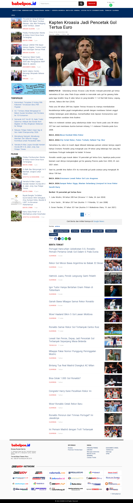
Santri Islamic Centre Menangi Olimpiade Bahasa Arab (33, 73)
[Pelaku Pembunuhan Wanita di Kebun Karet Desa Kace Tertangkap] (16, 37)
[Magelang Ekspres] (113, 478)
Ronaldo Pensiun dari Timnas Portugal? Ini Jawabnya (71, 417)
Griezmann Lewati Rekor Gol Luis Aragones (79, 178)
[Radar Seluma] (76, 489)
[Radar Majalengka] (39, 483)
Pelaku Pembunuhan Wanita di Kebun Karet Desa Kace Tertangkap (34, 35)
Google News (98, 221)
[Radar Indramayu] (94, 472)
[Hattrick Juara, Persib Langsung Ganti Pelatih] (113, 278)
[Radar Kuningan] (20, 483)
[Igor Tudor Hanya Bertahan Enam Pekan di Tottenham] (113, 291)
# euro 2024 (98, 231)
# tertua (75, 231)
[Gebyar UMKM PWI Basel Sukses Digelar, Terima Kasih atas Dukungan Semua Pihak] (16, 49)
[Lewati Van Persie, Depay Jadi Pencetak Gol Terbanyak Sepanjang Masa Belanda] (113, 342)
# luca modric (111, 231)
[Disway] (20, 472)
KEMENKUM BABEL (27, 10)
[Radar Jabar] (76, 483)
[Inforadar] (57, 478)
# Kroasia (53, 234)
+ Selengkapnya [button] (116, 494)
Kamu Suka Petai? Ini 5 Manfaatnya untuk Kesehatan (34, 213)
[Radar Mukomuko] (20, 489)
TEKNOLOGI (108, 10)
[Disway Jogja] (57, 483)
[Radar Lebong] (57, 489)
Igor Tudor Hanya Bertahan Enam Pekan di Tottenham (71, 289)
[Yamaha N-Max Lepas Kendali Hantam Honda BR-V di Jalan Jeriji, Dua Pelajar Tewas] (16, 185)
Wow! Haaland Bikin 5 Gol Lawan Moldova (70, 314)
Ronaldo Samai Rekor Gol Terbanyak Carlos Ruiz (74, 327)
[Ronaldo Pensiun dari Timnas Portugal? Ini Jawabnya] (113, 418)
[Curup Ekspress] (113, 483)
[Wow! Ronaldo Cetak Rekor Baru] (113, 406)
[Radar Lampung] (76, 478)
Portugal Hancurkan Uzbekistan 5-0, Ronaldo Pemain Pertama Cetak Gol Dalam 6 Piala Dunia (73, 250)
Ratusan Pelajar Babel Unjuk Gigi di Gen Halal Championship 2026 (27, 131)
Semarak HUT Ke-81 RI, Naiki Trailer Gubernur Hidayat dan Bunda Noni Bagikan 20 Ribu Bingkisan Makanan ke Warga (27, 122)
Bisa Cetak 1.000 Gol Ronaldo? (65, 378)
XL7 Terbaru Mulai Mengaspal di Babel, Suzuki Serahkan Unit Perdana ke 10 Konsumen (28, 113)
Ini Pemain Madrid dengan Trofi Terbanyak (71, 429)
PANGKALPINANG (39, 10)
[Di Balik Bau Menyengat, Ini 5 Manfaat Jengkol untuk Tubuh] (16, 173)
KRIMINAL (77, 10)
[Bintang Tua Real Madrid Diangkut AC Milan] (113, 367)
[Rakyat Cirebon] (113, 472)
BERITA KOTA (69, 10)
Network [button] (92, 3)
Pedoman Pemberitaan (75, 450)
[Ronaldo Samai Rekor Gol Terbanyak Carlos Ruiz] (113, 329)
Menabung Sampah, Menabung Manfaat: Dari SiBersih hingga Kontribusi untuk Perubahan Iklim (26, 138)
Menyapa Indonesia (58, 10)
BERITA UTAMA (16, 10)
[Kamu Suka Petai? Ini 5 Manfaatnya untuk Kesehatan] (16, 216)
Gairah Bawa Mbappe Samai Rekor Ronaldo (71, 301)
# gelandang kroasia (61, 231)
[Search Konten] (81, 3)
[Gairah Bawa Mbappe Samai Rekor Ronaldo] (113, 303)
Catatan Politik (86, 10)
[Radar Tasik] (57, 472)
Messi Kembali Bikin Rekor (71, 135)
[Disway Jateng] (94, 478)
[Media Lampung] (76, 472)
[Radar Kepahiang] (94, 483)
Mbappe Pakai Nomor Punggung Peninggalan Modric (72, 353)
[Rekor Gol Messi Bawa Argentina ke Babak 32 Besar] (113, 265)
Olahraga (115, 10)
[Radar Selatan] (113, 489)
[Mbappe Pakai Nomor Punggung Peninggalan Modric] (113, 355)
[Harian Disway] (39, 472)
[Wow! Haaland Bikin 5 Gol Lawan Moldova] (113, 316)
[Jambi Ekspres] (39, 478)
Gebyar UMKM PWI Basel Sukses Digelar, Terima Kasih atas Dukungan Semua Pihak (34, 47)
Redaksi (70, 448)
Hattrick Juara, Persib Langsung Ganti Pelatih (72, 276)
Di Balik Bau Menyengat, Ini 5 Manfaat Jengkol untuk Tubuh (34, 171)
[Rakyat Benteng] (94, 489)
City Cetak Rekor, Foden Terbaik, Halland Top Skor (82, 140)
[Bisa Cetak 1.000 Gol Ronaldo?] (113, 380)
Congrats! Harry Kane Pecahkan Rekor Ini (70, 391)
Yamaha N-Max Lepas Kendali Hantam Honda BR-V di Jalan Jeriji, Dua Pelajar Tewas (28, 147)
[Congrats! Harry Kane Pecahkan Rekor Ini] (113, 393)
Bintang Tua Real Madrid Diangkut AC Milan (71, 365)
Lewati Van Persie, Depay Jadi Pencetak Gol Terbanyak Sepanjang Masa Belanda (71, 340)
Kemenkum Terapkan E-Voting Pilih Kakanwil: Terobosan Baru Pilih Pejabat (27, 104)
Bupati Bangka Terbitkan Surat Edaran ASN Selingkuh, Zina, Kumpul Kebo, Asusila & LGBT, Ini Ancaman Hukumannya (34, 200)
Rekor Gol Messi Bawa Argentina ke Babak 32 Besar (76, 263)
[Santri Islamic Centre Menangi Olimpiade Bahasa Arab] (16, 75)
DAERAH (47, 10)
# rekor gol (85, 231)
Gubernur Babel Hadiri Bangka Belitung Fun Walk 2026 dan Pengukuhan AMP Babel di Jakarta (34, 60)
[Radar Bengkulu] (39, 489)
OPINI (13, 15)
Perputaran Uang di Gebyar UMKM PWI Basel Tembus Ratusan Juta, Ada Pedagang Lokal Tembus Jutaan (34, 22)
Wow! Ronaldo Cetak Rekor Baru (65, 404)
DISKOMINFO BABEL (98, 10)
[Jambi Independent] (20, 478)
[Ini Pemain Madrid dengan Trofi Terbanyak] (113, 431)
